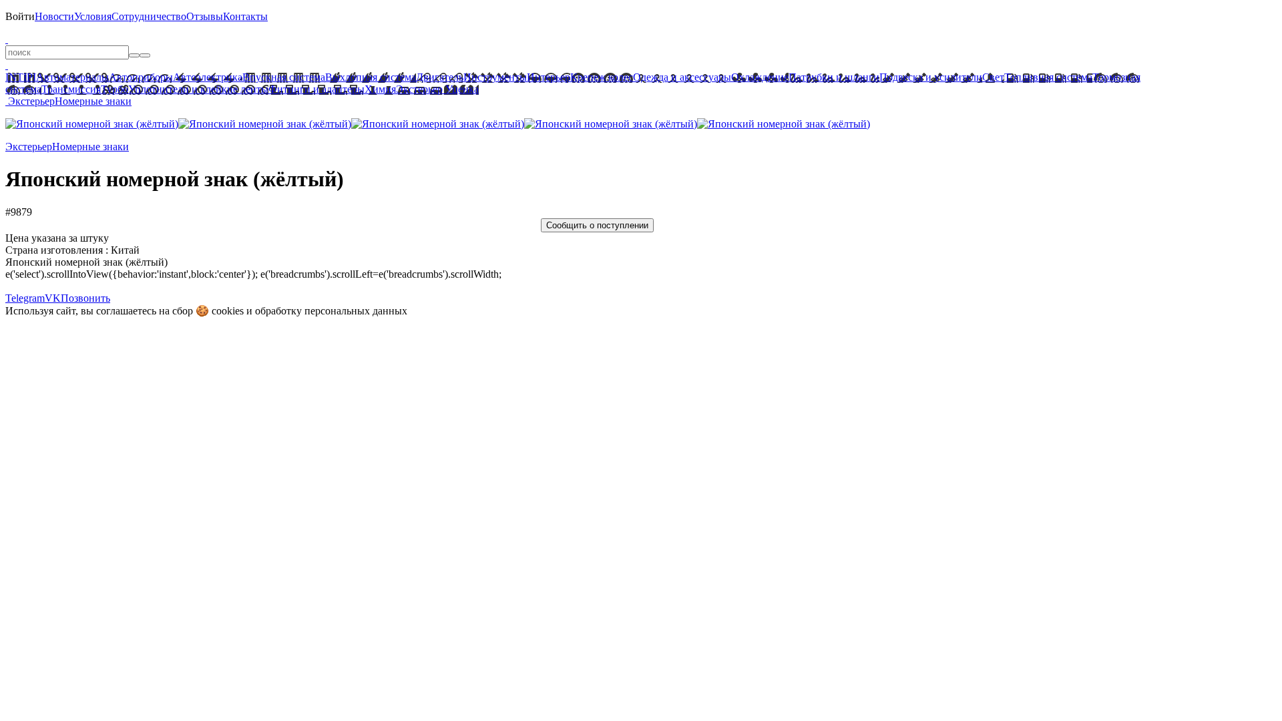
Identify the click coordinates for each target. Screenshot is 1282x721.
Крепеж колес (601, 77)
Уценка (461, 89)
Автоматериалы (72, 77)
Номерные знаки (93, 101)
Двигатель (439, 77)
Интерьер (548, 77)
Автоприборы (141, 77)
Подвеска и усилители (930, 77)
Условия (93, 16)
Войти (20, 16)
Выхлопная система (370, 77)
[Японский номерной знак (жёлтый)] (91, 124)
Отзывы (204, 16)
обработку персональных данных (331, 310)
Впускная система (283, 77)
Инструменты (495, 77)
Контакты (245, 16)
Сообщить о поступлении (597, 225)
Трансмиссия (71, 89)
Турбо (114, 89)
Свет (993, 77)
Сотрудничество (149, 16)
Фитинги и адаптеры (316, 89)
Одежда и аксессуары (682, 77)
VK (53, 298)
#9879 (18, 212)
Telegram (25, 298)
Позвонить (85, 298)
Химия (380, 89)
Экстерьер (419, 89)
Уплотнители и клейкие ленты (198, 89)
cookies (228, 310)
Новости (54, 16)
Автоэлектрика (207, 77)
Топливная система (1048, 77)
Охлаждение (760, 77)
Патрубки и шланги (834, 77)
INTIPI (20, 77)
